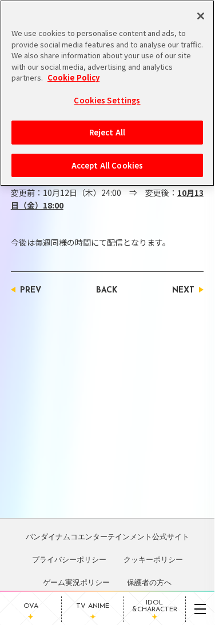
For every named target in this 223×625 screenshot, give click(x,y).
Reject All (107, 132)
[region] (107, 93)
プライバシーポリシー (69, 559)
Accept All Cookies (107, 165)
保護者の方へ (149, 582)
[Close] (200, 16)
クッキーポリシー (153, 559)
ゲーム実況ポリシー (76, 582)
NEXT (183, 290)
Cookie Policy (73, 77)
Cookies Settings (107, 100)
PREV (30, 290)
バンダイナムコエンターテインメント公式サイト (107, 536)
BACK (106, 290)
